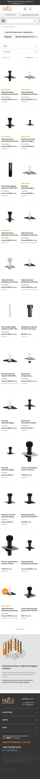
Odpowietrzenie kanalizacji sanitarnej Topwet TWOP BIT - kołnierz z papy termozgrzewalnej (9, 93)
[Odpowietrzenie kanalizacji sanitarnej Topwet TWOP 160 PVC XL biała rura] (10, 264)
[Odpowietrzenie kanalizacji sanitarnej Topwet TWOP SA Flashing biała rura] (30, 264)
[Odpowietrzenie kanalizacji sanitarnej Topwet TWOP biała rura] (10, 592)
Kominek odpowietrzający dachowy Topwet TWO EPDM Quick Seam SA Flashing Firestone (9, 422)
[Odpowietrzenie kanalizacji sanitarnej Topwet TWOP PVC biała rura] (30, 76)
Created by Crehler (7, 769)
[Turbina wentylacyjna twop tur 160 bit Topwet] (10, 545)
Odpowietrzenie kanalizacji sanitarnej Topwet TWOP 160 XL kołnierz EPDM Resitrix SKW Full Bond (29, 563)
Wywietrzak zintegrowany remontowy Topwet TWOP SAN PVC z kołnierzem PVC (28, 375)
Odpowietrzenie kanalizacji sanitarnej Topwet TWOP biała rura (9, 610)
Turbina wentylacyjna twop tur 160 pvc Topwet (29, 469)
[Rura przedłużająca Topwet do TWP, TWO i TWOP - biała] (10, 311)
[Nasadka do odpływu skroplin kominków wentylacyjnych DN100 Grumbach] (30, 311)
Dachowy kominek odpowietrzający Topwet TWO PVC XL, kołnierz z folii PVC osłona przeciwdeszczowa (9, 516)
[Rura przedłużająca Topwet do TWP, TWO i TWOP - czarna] (10, 170)
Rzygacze (7, 37)
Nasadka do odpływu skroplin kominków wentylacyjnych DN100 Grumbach (29, 328)
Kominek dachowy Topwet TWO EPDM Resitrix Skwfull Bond (9, 375)
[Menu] (3, 21)
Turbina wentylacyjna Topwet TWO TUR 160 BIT (29, 610)
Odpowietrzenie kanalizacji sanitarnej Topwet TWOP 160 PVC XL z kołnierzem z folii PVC (9, 234)
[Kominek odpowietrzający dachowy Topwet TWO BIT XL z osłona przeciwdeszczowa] (10, 451)
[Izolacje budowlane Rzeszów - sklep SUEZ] (7, 8)
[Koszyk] (36, 9)
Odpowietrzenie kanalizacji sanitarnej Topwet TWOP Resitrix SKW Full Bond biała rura (29, 234)
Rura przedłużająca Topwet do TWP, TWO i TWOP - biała (9, 328)
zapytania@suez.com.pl (30, 15)
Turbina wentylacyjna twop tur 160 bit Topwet (9, 563)
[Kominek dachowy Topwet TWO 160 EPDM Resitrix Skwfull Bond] (30, 498)
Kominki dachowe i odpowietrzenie (21, 32)
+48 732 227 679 (10, 15)
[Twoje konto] (30, 9)
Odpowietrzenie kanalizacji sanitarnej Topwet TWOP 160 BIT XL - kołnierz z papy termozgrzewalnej (9, 140)
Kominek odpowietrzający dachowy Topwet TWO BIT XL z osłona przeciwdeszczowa (9, 469)
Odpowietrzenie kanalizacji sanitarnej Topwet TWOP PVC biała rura (29, 93)
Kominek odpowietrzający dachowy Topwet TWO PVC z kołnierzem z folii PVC (30, 187)
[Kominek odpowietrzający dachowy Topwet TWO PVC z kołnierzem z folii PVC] (30, 170)
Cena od (4, 99)
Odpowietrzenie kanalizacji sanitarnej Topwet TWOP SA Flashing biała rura (29, 281)
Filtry (5, 46)
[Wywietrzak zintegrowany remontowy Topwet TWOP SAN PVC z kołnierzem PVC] (30, 358)
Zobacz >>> (24, 3)
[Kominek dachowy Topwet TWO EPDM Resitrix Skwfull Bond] (10, 358)
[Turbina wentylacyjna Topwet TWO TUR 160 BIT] (30, 592)
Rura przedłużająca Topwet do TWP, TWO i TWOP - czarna (9, 187)
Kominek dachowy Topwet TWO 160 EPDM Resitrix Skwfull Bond (29, 516)
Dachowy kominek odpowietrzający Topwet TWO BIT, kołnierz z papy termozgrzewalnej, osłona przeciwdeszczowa (28, 140)
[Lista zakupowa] (25, 9)
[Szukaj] (35, 21)
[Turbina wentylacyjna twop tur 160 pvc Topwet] (30, 451)
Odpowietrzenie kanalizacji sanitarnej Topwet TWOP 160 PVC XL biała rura (9, 281)
